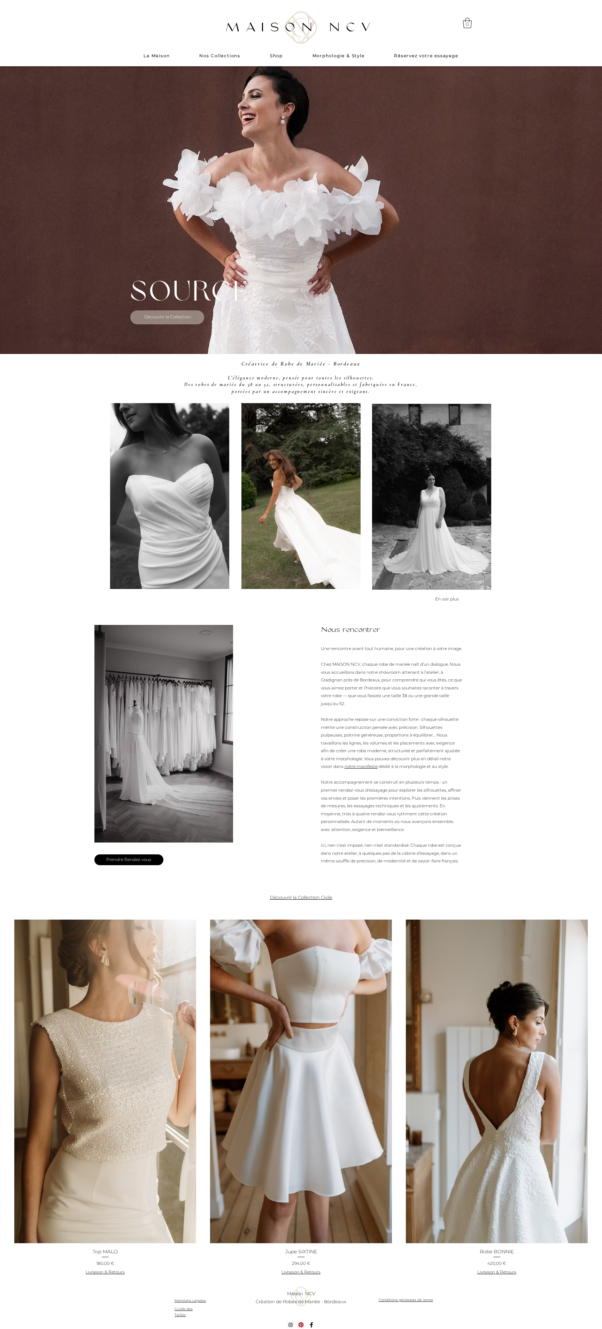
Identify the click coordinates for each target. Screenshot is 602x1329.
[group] (301, 1098)
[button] (467, 23)
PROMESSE (205, 292)
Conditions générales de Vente (406, 1300)
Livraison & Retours (105, 1272)
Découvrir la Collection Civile (301, 897)
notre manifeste (361, 766)
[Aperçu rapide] (105, 1081)
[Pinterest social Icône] (301, 1324)
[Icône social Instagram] (290, 1324)
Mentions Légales (190, 1300)
